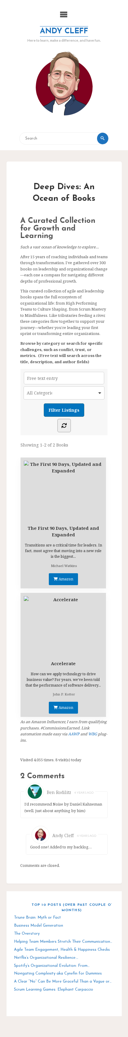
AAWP (73, 734)
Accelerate (63, 663)
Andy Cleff (64, 31)
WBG (92, 734)
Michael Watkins (64, 565)
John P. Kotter (64, 694)
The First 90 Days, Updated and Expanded (63, 531)
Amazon (65, 579)
